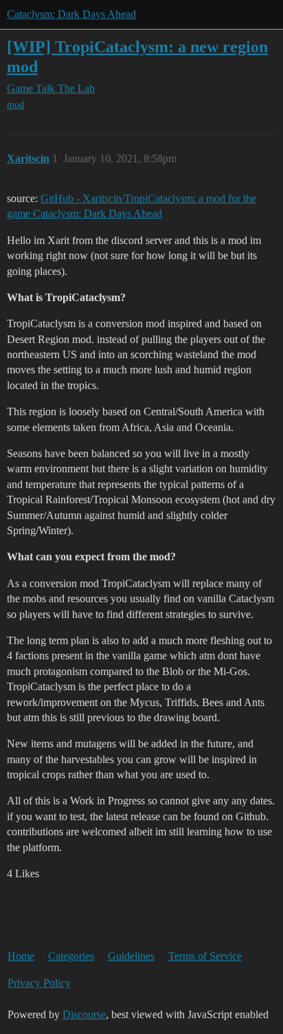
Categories (71, 956)
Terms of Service (205, 956)
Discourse (84, 1014)
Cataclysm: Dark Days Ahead (71, 14)
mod (15, 105)
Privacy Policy (39, 983)
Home (21, 956)
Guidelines (131, 956)
